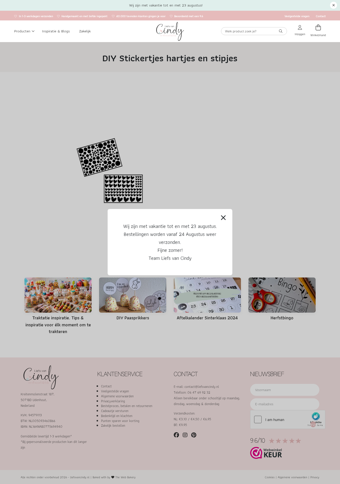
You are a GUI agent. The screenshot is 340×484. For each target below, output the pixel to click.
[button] (333, 5)
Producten (22, 31)
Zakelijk (85, 31)
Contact (321, 16)
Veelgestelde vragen (296, 16)
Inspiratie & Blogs (56, 31)
